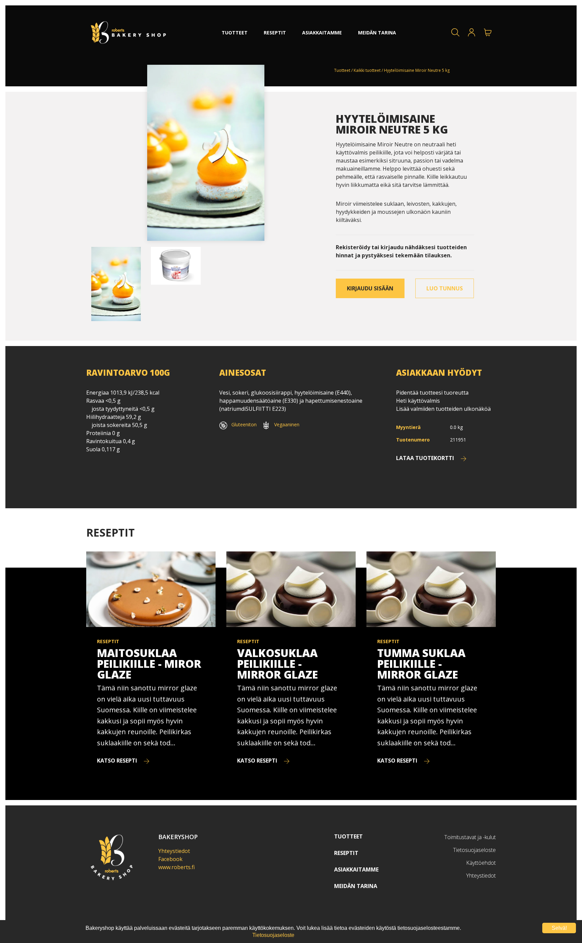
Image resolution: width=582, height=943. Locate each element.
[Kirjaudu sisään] (471, 32)
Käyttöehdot (481, 862)
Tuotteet (342, 70)
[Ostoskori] (488, 32)
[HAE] (455, 32)
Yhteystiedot (174, 851)
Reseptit (346, 853)
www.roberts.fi (176, 867)
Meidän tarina (355, 886)
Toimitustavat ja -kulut (470, 837)
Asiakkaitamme (356, 869)
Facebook (170, 859)
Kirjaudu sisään (370, 288)
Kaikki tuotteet (367, 70)
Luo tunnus (444, 288)
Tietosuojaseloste (474, 850)
